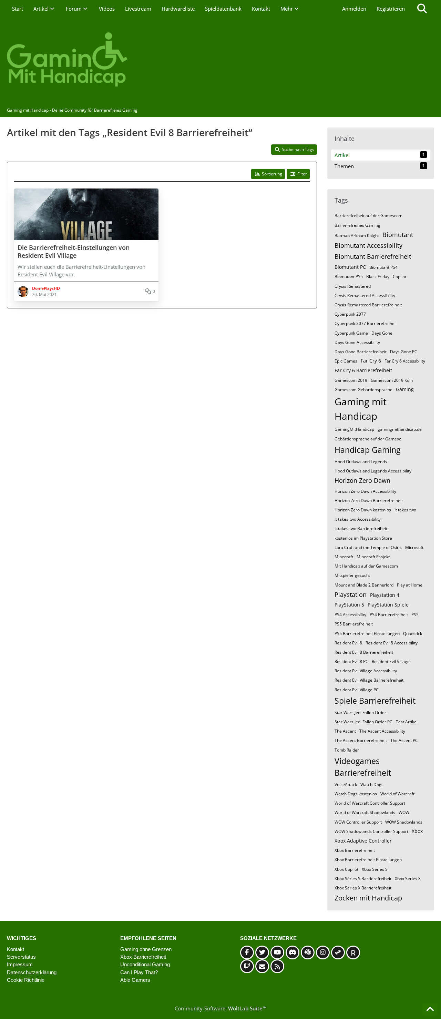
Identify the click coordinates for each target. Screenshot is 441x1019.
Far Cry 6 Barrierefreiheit (363, 370)
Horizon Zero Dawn (362, 480)
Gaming (405, 389)
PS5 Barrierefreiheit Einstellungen (367, 633)
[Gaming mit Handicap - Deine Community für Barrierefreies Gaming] (220, 60)
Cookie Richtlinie (25, 980)
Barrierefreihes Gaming (357, 225)
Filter (302, 174)
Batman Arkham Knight (357, 235)
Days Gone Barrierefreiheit (361, 352)
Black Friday (377, 276)
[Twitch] (247, 966)
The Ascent (345, 731)
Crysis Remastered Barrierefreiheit (368, 305)
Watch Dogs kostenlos (356, 794)
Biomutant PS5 (349, 276)
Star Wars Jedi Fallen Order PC (363, 722)
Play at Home (409, 585)
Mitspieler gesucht (352, 575)
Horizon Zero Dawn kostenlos (363, 510)
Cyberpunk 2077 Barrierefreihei (365, 323)
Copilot (399, 276)
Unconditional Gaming (145, 964)
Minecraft (344, 557)
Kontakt (15, 949)
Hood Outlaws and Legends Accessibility (373, 471)
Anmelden (354, 8)
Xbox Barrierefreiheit (355, 850)
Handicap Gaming (367, 449)
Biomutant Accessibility (368, 245)
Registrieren (391, 8)
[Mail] (262, 966)
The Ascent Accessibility (382, 731)
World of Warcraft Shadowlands (365, 812)
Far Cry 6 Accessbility (404, 361)
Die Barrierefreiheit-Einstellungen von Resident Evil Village (74, 251)
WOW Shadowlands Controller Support (371, 831)
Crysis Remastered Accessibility (365, 295)
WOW (404, 812)
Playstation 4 (384, 595)
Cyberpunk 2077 (350, 314)
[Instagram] (323, 952)
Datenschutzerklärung (32, 972)
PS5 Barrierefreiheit (354, 624)
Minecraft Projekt (373, 557)
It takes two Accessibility (358, 519)
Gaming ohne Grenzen (146, 949)
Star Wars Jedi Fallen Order (360, 712)
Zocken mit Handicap (368, 898)
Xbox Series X (408, 879)
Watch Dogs (371, 784)
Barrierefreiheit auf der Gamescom (368, 215)
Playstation (351, 594)
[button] (268, 174)
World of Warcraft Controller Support (370, 803)
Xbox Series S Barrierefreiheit (363, 879)
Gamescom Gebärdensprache (363, 390)
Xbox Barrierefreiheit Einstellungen (368, 860)
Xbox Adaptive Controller (363, 840)
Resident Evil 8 (348, 643)
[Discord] (292, 952)
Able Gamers (135, 980)
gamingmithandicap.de (400, 429)
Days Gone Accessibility (357, 342)
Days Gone (381, 333)
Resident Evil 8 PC (351, 661)
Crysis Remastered (353, 286)
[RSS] (277, 966)
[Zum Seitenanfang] (430, 1009)
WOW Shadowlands (403, 822)
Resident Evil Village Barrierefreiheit (369, 680)
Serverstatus (21, 957)
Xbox (417, 831)
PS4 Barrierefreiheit (389, 615)
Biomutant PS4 (383, 267)
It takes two (405, 510)
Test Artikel (407, 722)
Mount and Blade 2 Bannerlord (364, 585)
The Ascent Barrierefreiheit (361, 740)
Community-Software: (221, 1008)
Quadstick (412, 633)
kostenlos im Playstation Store (363, 538)
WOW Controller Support (358, 822)
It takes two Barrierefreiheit (361, 528)
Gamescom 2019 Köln (392, 380)
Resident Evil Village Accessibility (366, 671)
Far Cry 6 (371, 360)
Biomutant (397, 235)
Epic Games (346, 361)
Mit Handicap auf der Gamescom (366, 566)
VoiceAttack (346, 784)
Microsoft (414, 547)
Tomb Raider (347, 750)
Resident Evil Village (391, 661)
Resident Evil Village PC (357, 690)
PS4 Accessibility (350, 615)
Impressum (20, 964)
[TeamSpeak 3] (308, 952)
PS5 (415, 615)
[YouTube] (277, 952)
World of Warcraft (397, 794)
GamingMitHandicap (354, 429)
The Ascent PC (404, 740)
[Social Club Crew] (353, 952)
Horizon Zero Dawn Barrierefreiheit (369, 500)
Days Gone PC (403, 352)
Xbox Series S (375, 869)
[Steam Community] (338, 952)
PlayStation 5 (349, 604)
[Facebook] (247, 952)
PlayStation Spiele (388, 604)
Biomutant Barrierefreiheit (373, 256)
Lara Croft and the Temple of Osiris (368, 547)
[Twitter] (262, 952)
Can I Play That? (139, 972)
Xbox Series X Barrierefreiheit (363, 888)
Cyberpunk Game (351, 333)
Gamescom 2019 (351, 380)
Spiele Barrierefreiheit (375, 700)
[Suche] (422, 8)
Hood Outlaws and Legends (361, 462)
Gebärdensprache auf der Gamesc (368, 439)
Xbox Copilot (346, 869)
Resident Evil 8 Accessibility (392, 643)
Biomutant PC (350, 267)
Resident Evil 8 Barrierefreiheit (364, 652)
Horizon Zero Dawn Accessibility (365, 491)
